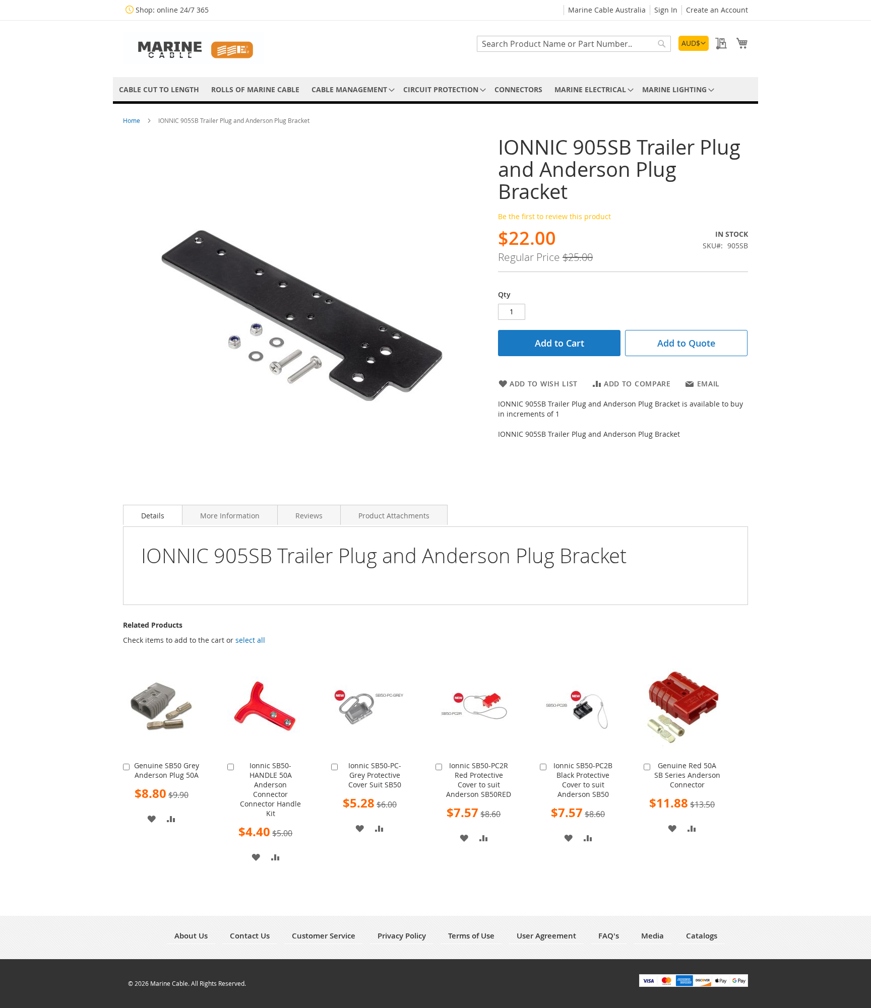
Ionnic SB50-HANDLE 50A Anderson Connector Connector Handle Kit (270, 789)
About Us (191, 935)
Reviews (309, 515)
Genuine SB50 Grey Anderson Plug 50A (166, 770)
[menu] (435, 89)
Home (132, 120)
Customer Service (323, 935)
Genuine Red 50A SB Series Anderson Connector (687, 775)
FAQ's (608, 935)
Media (652, 935)
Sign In (665, 10)
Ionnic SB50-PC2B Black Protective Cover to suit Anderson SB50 (582, 780)
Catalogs (701, 935)
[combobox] (574, 44)
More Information (230, 515)
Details (152, 515)
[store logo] (193, 48)
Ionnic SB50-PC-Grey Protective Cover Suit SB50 (374, 775)
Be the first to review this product (554, 216)
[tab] (152, 515)
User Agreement (546, 935)
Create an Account (717, 10)
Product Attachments (393, 515)
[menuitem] (159, 89)
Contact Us (250, 935)
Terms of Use (471, 935)
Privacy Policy (402, 935)
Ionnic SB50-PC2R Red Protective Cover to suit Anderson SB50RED (478, 780)
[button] (693, 43)
